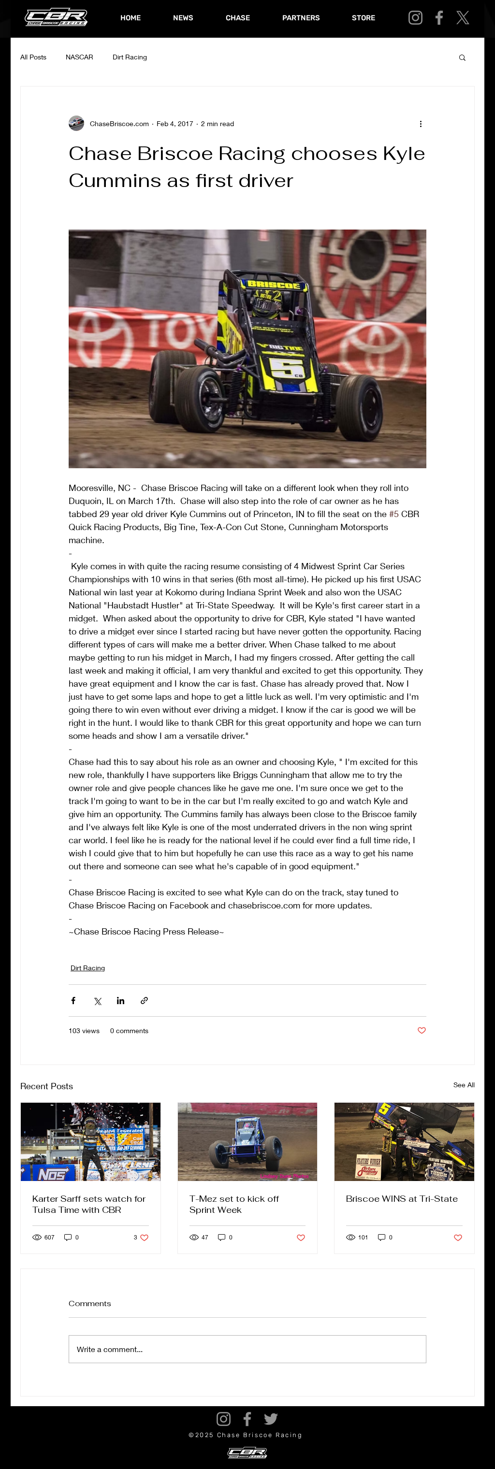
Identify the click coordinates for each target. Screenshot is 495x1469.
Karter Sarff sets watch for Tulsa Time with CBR (89, 1204)
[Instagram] (415, 17)
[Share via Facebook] (73, 1000)
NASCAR (79, 57)
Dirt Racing (130, 57)
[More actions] (420, 123)
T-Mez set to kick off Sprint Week (234, 1204)
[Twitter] (271, 1419)
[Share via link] (144, 1000)
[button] (462, 57)
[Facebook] (439, 17)
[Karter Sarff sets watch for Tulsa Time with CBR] (90, 1142)
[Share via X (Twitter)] (97, 1000)
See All (464, 1084)
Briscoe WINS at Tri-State (402, 1198)
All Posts (33, 57)
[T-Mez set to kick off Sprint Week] (248, 1142)
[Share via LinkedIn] (120, 1000)
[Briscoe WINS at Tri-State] (404, 1142)
